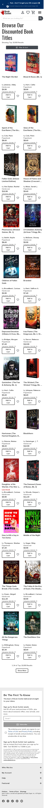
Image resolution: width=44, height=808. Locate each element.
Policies (5, 791)
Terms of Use (14, 791)
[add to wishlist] (18, 96)
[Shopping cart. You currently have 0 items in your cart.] (33, 12)
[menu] (39, 12)
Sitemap (23, 791)
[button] (25, 3)
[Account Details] (22, 12)
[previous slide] (3, 4)
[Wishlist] (28, 12)
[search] (40, 18)
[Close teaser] (7, 6)
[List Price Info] (15, 92)
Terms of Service (34, 757)
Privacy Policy (26, 757)
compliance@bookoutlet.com (9, 760)
